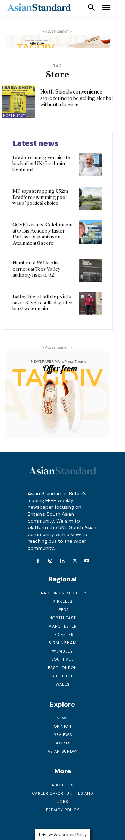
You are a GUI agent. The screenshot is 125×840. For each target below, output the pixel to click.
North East (14, 115)
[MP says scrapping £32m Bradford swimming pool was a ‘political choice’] (90, 198)
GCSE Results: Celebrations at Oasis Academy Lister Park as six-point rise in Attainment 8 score (43, 234)
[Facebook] (38, 561)
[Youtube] (87, 561)
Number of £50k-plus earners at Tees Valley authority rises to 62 (36, 269)
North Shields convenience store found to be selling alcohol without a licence (76, 98)
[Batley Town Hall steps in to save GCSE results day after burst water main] (90, 303)
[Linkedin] (62, 561)
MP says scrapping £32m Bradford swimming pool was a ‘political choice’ (40, 197)
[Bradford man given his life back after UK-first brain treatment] (90, 164)
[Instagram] (50, 561)
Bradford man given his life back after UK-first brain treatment (41, 163)
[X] (74, 561)
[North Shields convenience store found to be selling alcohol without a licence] (18, 101)
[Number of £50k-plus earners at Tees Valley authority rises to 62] (90, 270)
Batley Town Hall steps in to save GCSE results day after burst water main (42, 302)
